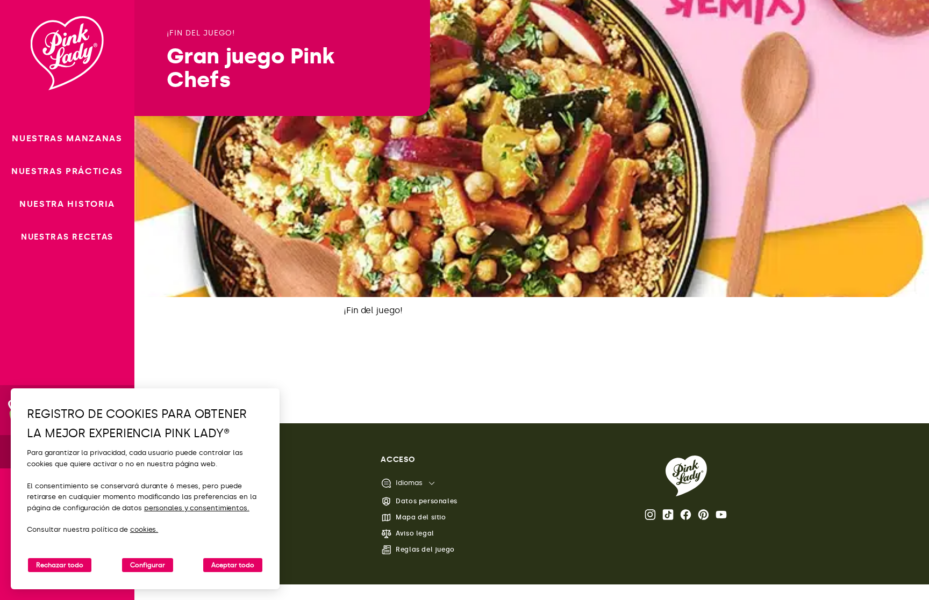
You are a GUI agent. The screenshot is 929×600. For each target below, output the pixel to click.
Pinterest (704, 514)
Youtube (722, 514)
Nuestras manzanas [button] (67, 138)
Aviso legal (415, 533)
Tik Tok (668, 514)
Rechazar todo (59, 565)
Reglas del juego (425, 549)
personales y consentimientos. (196, 508)
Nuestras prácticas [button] (67, 171)
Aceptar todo (232, 565)
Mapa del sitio (421, 517)
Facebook (686, 514)
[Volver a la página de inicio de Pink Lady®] (686, 476)
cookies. (144, 529)
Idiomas (409, 483)
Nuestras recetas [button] (67, 237)
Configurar (147, 565)
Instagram (651, 514)
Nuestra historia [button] (67, 204)
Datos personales (427, 501)
